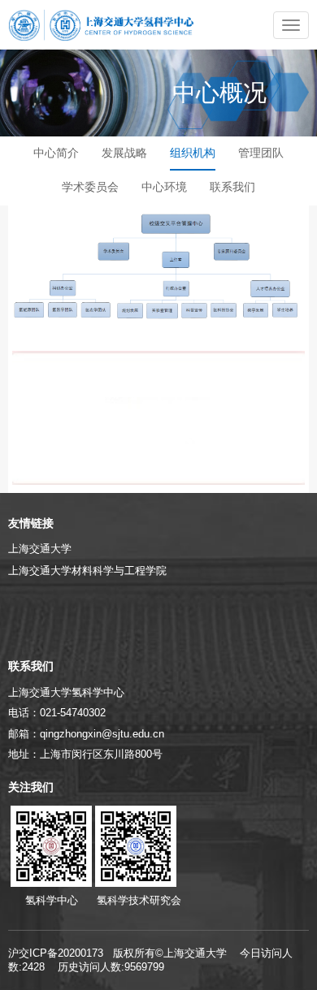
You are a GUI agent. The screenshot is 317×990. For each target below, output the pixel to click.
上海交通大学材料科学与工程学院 (87, 570)
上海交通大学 (40, 549)
